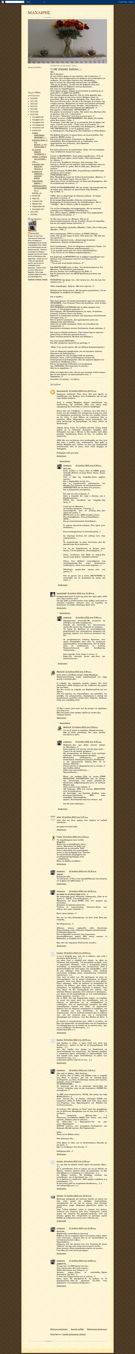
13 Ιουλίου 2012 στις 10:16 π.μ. (83, 871)
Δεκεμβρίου (36, 117)
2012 (32, 114)
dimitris (60, 1196)
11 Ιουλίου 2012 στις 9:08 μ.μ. (89, 617)
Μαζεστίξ (61, 672)
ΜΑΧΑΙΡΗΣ (39, 12)
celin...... (35, 162)
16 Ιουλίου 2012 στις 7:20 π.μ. (82, 1070)
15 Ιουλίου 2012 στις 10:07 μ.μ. (77, 1040)
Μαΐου (34, 199)
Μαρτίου (35, 204)
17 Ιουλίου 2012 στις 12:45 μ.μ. (82, 1228)
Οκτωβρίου (36, 122)
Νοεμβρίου (36, 120)
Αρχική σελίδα (77, 1329)
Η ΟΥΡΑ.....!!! (37, 193)
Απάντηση (61, 456)
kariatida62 (62, 593)
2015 (32, 106)
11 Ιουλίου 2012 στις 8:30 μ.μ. (89, 465)
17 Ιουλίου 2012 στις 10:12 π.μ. (78, 1196)
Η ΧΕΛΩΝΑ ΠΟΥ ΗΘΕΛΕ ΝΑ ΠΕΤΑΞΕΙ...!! (38, 167)
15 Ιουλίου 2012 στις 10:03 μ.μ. (77, 953)
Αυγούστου (36, 128)
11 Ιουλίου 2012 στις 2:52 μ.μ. (85, 727)
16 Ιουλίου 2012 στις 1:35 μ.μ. (77, 1161)
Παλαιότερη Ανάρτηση (97, 1329)
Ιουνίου (35, 196)
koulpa (60, 953)
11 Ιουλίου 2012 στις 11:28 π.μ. (81, 593)
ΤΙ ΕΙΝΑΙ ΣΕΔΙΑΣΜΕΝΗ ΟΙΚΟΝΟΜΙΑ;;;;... (39, 135)
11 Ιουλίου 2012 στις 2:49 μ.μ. (78, 672)
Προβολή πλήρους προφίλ (38, 279)
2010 (32, 214)
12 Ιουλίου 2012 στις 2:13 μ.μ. (76, 837)
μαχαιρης (35, 233)
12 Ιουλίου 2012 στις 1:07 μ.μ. (75, 817)
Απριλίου (36, 201)
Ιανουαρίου (36, 209)
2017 (32, 101)
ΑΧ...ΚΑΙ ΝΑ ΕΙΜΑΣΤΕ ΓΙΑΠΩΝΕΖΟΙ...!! (39, 152)
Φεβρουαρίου (37, 206)
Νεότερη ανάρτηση (59, 1329)
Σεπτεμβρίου (37, 125)
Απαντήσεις (65, 461)
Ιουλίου (35, 130)
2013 (32, 112)
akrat (59, 817)
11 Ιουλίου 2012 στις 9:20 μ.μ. (89, 742)
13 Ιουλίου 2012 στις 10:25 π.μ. (83, 891)
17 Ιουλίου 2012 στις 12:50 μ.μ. (82, 1261)
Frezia (59, 837)
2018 (32, 98)
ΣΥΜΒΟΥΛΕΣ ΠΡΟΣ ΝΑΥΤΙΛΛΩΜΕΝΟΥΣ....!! (39, 188)
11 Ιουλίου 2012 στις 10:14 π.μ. (82, 391)
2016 (32, 104)
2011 (32, 212)
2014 (32, 109)
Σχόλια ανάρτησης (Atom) (74, 1334)
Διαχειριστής (62, 391)
